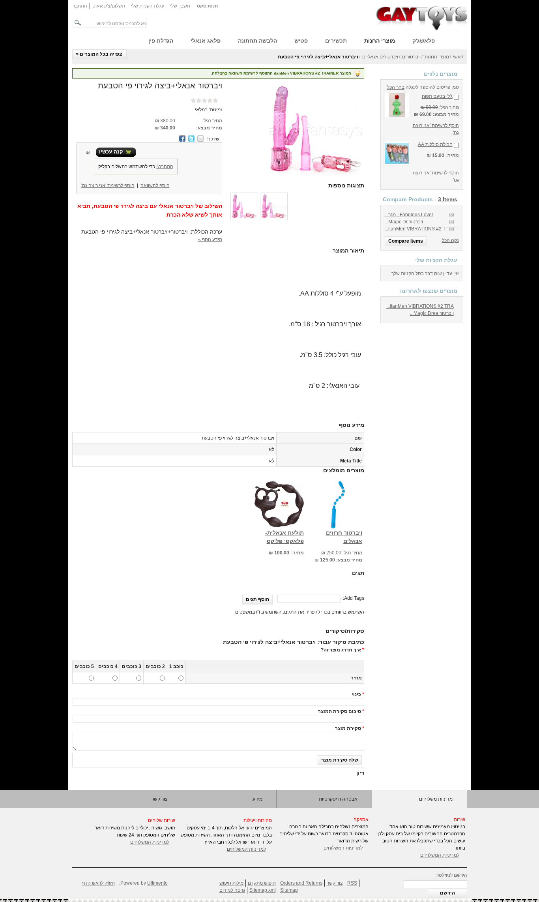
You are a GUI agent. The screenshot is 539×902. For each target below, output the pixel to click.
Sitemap (289, 890)
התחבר (80, 6)
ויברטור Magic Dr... (404, 222)
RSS (352, 883)
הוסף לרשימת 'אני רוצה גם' (108, 185)
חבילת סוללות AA (435, 144)
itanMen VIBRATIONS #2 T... (415, 229)
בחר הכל (395, 87)
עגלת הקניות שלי (147, 6)
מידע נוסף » (210, 239)
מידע (257, 799)
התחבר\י (164, 166)
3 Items (447, 199)
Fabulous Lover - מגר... (409, 214)
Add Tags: (353, 598)
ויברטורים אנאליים (380, 57)
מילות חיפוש (231, 883)
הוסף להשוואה (155, 185)
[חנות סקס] (421, 17)
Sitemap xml (262, 890)
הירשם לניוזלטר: (451, 875)
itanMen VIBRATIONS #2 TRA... (420, 306)
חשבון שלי (180, 6)
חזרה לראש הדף (98, 883)
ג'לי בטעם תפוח (437, 96)
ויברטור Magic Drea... (432, 313)
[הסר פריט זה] (451, 215)
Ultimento (157, 883)
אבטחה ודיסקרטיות (338, 799)
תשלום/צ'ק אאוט (108, 6)
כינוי (356, 694)
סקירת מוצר (348, 728)
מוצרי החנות (437, 57)
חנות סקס (207, 6)
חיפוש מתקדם (262, 883)
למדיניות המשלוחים (149, 842)
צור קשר (160, 799)
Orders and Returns (301, 883)
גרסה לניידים (232, 890)
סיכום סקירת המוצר (339, 711)
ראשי (458, 57)
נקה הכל (450, 240)
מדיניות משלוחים (436, 799)
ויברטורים (411, 57)
